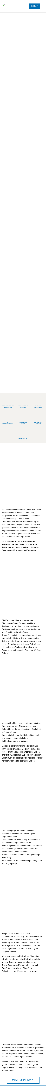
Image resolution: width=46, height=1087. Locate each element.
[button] (43, 6)
